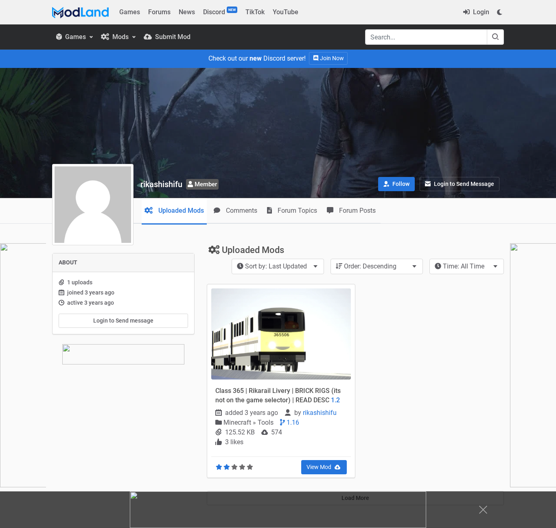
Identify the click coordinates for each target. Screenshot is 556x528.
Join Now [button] (331, 58)
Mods (120, 37)
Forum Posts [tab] (356, 210)
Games (129, 12)
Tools (266, 422)
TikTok (255, 12)
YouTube (285, 12)
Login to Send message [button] (123, 320)
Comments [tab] (240, 210)
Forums (159, 12)
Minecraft (238, 422)
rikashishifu (320, 413)
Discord (219, 12)
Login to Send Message (463, 184)
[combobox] (278, 266)
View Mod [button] (319, 467)
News (187, 12)
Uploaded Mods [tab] (180, 210)
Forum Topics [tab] (296, 210)
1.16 (292, 422)
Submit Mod (171, 37)
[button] (396, 184)
